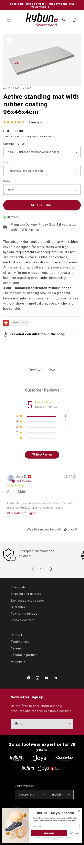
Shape (7, 162)
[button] (8, 19)
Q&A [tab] (51, 370)
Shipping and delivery (26, 594)
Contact (16, 635)
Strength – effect (14, 143)
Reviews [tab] (36, 370)
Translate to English (23, 513)
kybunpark (18, 661)
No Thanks (74, 833)
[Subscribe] (68, 724)
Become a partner (24, 655)
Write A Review (42, 454)
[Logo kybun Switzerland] (17, 758)
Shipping (26, 136)
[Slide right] (51, 569)
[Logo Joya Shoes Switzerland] (39, 758)
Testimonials (20, 642)
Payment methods (24, 613)
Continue (49, 833)
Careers (16, 648)
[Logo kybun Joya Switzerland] (41, 769)
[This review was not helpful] (72, 529)
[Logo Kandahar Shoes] (64, 758)
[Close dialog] (79, 811)
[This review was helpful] (65, 529)
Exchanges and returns (27, 600)
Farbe (7, 181)
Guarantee (18, 607)
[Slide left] (32, 569)
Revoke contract (23, 620)
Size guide (18, 587)
